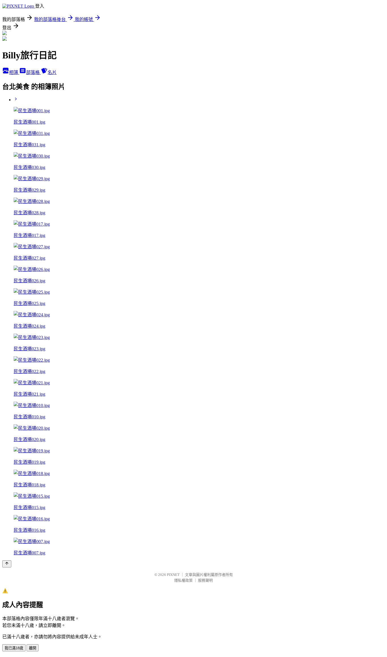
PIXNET (173, 575)
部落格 (33, 72)
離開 (32, 648)
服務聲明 (205, 580)
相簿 (14, 72)
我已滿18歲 (14, 648)
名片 (52, 72)
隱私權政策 (183, 580)
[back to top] (6, 563)
